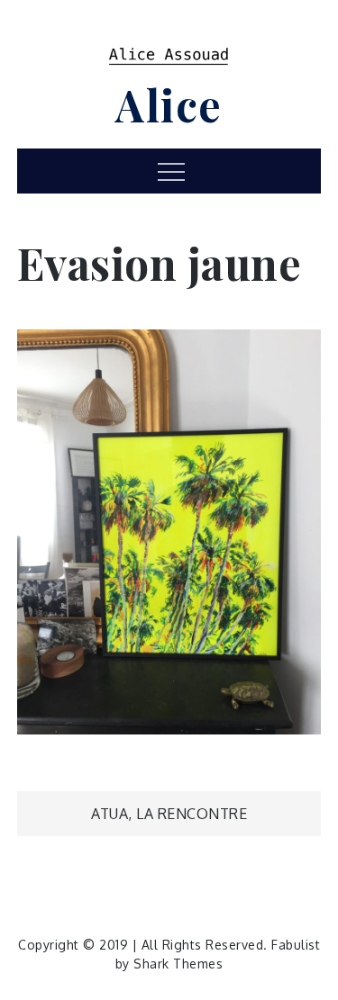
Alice (169, 104)
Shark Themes (178, 963)
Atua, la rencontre (169, 814)
